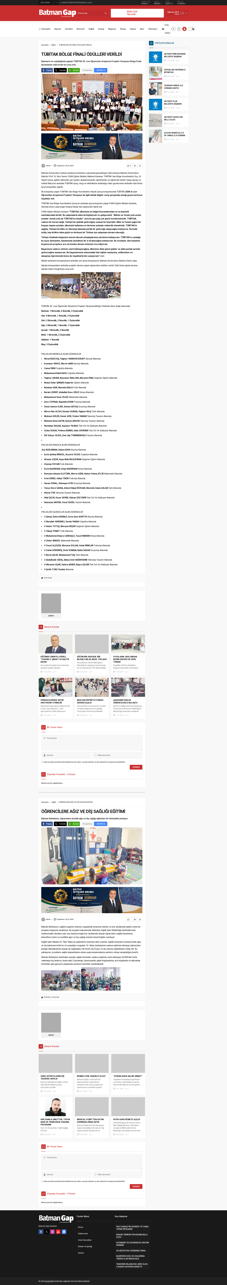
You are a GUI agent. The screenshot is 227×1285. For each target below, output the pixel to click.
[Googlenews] (64, 1231)
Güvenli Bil (49, 1281)
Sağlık (53, 802)
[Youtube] (58, 1231)
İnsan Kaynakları (85, 1240)
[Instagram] (52, 1231)
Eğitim (53, 45)
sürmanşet (48, 578)
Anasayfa (44, 45)
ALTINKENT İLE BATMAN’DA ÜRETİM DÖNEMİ (78, 3)
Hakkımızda (83, 1234)
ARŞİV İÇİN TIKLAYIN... (132, 13)
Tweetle (62, 70)
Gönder (76, 70)
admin (48, 166)
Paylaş (49, 70)
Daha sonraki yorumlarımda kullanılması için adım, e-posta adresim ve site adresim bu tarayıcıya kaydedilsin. (84, 762)
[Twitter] (46, 1231)
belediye (47, 997)
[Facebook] (41, 1231)
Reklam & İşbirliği (85, 1246)
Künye (80, 1227)
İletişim (81, 1253)
